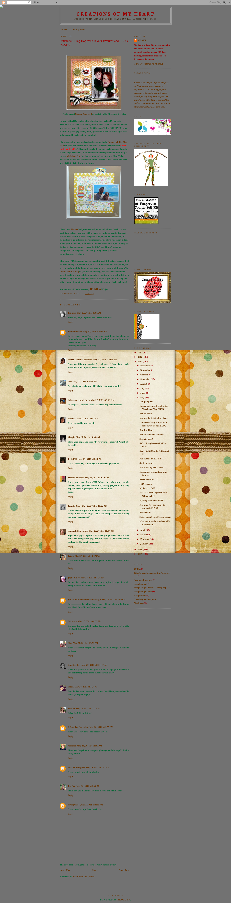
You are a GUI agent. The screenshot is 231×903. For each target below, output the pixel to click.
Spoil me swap (146, 463)
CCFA (137, 569)
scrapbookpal (140, 583)
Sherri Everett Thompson (80, 359)
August (143, 383)
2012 (140, 356)
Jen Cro (71, 786)
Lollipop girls (146, 401)
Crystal (141, 40)
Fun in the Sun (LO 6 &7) (151, 458)
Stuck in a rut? (146, 438)
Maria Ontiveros (76, 477)
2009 (140, 553)
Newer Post (65, 870)
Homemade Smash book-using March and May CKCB (154, 407)
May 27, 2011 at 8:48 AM (90, 458)
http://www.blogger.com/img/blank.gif (152, 572)
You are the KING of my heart (154, 417)
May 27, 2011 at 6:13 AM (105, 359)
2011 (140, 361)
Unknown (72, 621)
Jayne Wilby (74, 577)
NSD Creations (147, 479)
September (145, 379)
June (142, 392)
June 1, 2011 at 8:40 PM (91, 804)
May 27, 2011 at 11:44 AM (101, 530)
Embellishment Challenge (152, 434)
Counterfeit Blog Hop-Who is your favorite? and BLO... (153, 424)
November (145, 370)
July (142, 388)
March (143, 534)
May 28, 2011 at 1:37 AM (88, 708)
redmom (72, 745)
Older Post (124, 870)
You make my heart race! (152, 467)
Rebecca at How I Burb (79, 399)
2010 (140, 549)
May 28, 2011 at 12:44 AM (94, 664)
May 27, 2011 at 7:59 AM (102, 399)
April (143, 529)
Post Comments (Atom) (83, 876)
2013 (140, 352)
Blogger (124, 899)
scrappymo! (73, 804)
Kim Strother (74, 664)
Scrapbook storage (143, 579)
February (145, 539)
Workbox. (139, 602)
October (144, 374)
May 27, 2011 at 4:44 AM (95, 331)
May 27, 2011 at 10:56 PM (85, 643)
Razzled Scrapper (76, 767)
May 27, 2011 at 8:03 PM (113, 599)
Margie (71, 437)
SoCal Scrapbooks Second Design (155, 516)
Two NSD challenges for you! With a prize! (153, 494)
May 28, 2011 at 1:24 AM (86, 686)
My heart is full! (147, 488)
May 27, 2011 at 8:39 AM (88, 437)
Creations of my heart (116, 14)
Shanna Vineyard (83, 113)
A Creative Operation (78, 727)
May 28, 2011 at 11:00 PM (89, 745)
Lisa (70, 643)
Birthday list (145, 512)
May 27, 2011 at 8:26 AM (88, 418)
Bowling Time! (147, 430)
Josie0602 (72, 458)
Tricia (71, 555)
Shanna (74, 229)
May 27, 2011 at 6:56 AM (85, 381)
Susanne (72, 418)
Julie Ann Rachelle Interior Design (84, 599)
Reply (70, 321)
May (142, 397)
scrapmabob (140, 595)
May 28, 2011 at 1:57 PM (101, 727)
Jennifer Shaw (74, 505)
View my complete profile (149, 64)
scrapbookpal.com (143, 591)
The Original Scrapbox (145, 599)
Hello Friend (146, 413)
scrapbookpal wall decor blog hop (150, 587)
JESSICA (95, 289)
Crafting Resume (79, 29)
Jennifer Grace (75, 331)
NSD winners (146, 483)
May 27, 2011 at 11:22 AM (94, 505)
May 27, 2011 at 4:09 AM (89, 312)
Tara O (71, 708)
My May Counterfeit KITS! (152, 500)
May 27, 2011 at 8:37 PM (89, 621)
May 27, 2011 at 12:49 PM (87, 555)
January (144, 543)
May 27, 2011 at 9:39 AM (97, 477)
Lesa (70, 381)
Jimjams (72, 312)
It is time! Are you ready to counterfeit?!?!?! (152, 506)
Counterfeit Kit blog (69, 271)
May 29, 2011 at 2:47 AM (98, 767)
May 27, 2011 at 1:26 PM (92, 577)
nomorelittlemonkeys (78, 530)
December (145, 365)
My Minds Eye (74, 156)
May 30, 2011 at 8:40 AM (88, 786)
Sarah (71, 686)
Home (64, 29)
